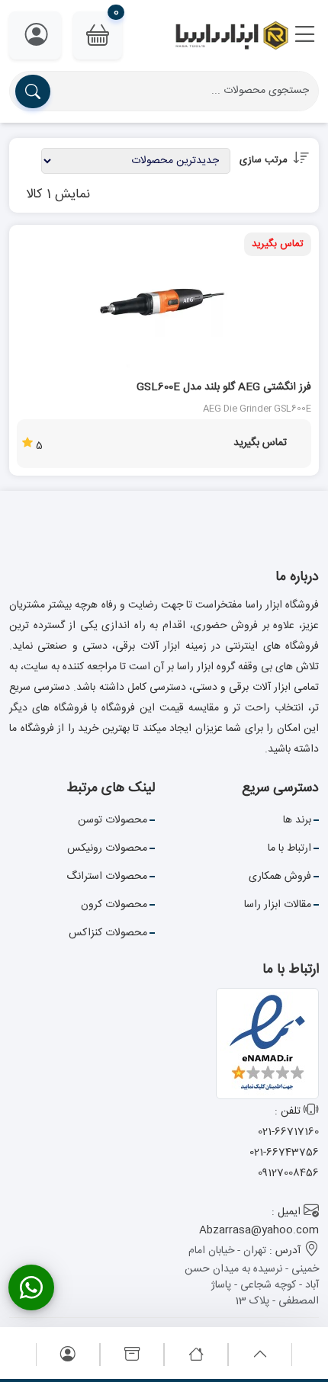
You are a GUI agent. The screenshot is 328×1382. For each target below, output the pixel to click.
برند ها (297, 820)
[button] (305, 35)
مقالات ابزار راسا (277, 905)
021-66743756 (284, 1152)
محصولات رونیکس (107, 848)
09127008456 (288, 1173)
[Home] (196, 1355)
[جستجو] (32, 91)
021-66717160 (288, 1132)
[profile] (68, 1355)
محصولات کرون (114, 905)
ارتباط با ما (289, 848)
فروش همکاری (280, 876)
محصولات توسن (112, 820)
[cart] (132, 1355)
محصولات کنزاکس (108, 933)
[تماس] (31, 1287)
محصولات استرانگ (106, 876)
